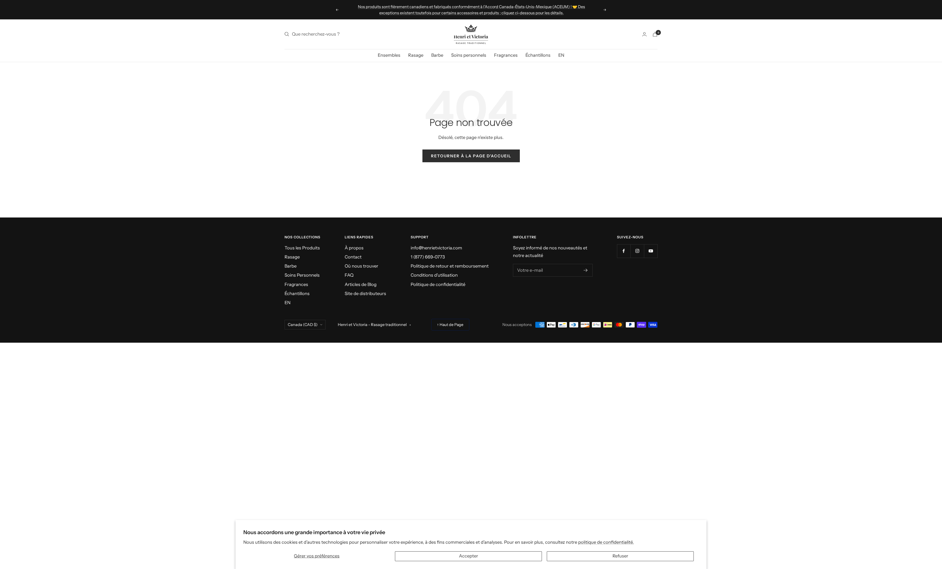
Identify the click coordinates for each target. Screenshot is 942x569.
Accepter (468, 556)
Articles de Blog (361, 284)
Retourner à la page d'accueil (471, 155)
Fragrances (506, 55)
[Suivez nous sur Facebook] (623, 251)
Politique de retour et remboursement (450, 266)
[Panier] (655, 34)
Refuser (620, 556)
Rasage (415, 55)
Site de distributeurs (365, 293)
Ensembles (389, 55)
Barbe (437, 55)
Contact (353, 257)
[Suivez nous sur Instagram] (637, 251)
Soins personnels (468, 55)
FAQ (349, 275)
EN (561, 55)
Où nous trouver (361, 266)
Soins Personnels (302, 275)
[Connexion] (644, 34)
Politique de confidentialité (438, 284)
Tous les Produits (302, 248)
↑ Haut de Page (450, 324)
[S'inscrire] (586, 270)
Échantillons (537, 55)
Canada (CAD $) (303, 324)
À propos (354, 248)
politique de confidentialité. (606, 542)
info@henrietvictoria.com (436, 248)
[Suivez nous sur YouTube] (650, 251)
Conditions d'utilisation (434, 275)
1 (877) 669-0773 (428, 257)
